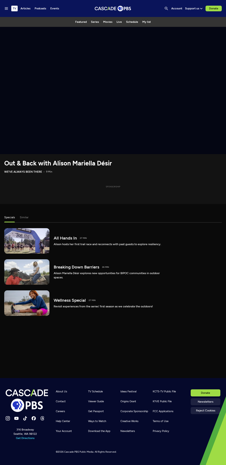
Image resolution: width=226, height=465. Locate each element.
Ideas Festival (128, 391)
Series (95, 22)
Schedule (132, 22)
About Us (61, 391)
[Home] (27, 400)
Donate (213, 8)
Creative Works (129, 421)
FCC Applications (163, 411)
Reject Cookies (205, 410)
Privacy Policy (161, 431)
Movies (107, 22)
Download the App (99, 431)
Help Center (63, 421)
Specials (9, 217)
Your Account (64, 431)
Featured (81, 22)
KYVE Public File (162, 401)
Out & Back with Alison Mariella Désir (58, 163)
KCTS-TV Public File (164, 391)
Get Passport (96, 411)
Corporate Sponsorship (134, 411)
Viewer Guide (96, 401)
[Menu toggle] (6, 8)
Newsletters (205, 401)
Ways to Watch (97, 421)
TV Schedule (95, 391)
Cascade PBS (71, 451)
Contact (61, 401)
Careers (60, 411)
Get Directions (25, 438)
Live (119, 22)
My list (146, 22)
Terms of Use (160, 421)
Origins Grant (128, 401)
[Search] (166, 8)
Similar (24, 217)
